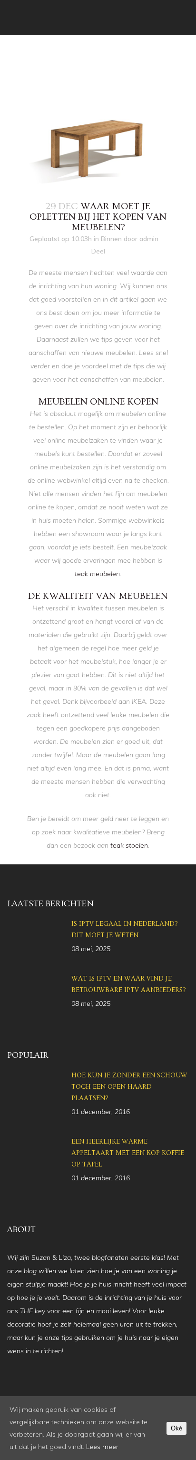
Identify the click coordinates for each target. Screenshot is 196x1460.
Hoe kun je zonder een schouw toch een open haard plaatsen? (129, 1087)
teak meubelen (97, 573)
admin (148, 238)
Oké (176, 1428)
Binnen (111, 238)
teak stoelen (129, 845)
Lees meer (102, 1446)
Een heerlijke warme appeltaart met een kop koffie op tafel (127, 1153)
